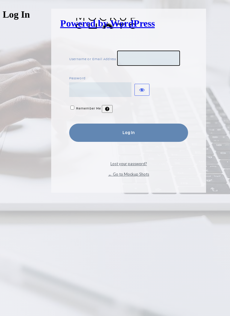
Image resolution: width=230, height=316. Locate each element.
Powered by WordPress (107, 23)
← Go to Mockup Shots (128, 174)
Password (77, 78)
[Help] (107, 109)
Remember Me (88, 108)
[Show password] (141, 90)
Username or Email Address (92, 59)
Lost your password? (129, 163)
